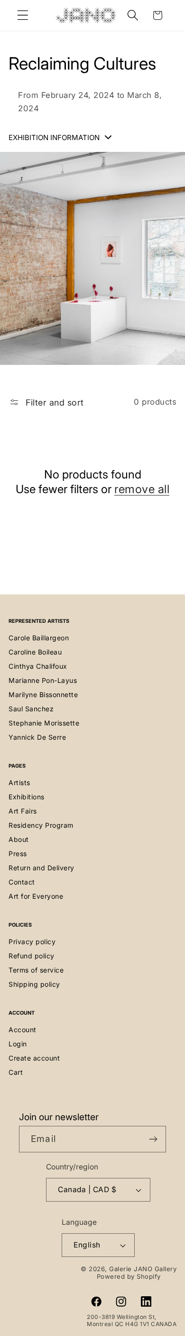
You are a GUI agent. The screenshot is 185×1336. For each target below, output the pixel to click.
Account (23, 1030)
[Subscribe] (153, 1139)
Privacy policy (32, 942)
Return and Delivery (41, 868)
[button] (23, 15)
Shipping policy (34, 984)
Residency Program (41, 825)
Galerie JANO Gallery (142, 1269)
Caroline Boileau (35, 652)
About (19, 839)
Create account (34, 1058)
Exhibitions (27, 797)
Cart (16, 1072)
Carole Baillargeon (39, 638)
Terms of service (36, 970)
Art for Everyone (36, 896)
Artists (19, 783)
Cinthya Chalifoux (38, 666)
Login (18, 1044)
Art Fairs (23, 811)
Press (18, 853)
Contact (22, 882)
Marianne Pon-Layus (43, 680)
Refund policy (32, 956)
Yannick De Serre (37, 737)
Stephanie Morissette (44, 723)
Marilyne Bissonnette (43, 694)
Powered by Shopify (129, 1276)
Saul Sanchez (31, 709)
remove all (141, 489)
